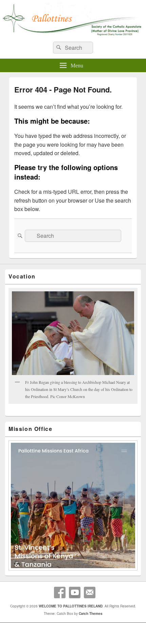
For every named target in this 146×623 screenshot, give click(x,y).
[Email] (89, 592)
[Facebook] (60, 592)
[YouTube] (74, 592)
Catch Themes (91, 613)
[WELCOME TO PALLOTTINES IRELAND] (73, 34)
